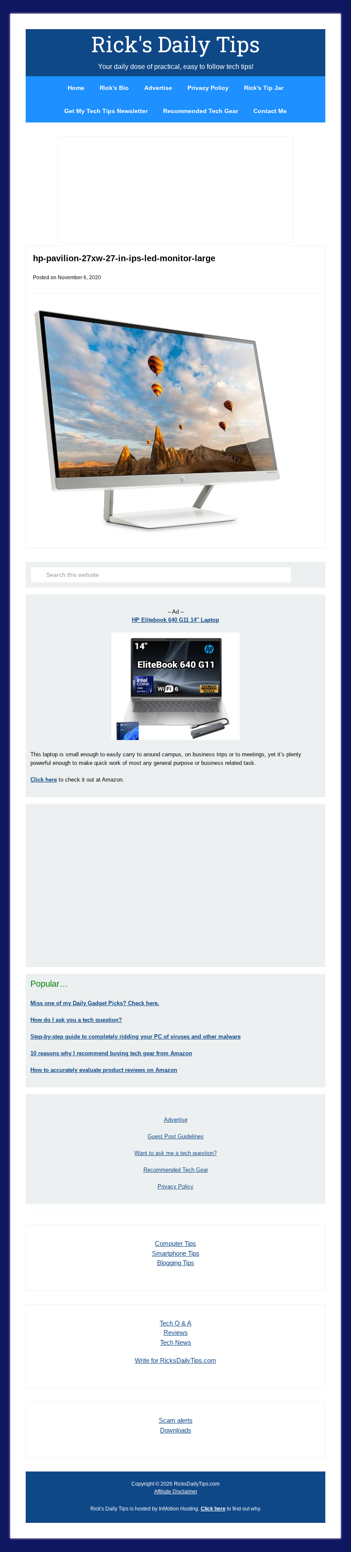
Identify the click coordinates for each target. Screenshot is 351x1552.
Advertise (175, 1119)
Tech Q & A (175, 1323)
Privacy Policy (175, 1186)
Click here (213, 1509)
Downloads (175, 1430)
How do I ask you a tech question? (76, 1020)
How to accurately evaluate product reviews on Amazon (103, 1070)
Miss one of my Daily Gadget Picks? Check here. (94, 1003)
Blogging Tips (175, 1262)
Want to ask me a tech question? (175, 1153)
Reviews (176, 1332)
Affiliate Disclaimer (175, 1492)
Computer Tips (175, 1243)
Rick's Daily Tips (175, 44)
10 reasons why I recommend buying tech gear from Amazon (111, 1053)
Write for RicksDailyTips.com (175, 1360)
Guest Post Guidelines (176, 1136)
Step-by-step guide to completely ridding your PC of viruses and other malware (135, 1036)
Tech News (175, 1342)
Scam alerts (176, 1420)
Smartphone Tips (175, 1253)
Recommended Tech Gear (175, 1170)
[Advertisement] (175, 885)
